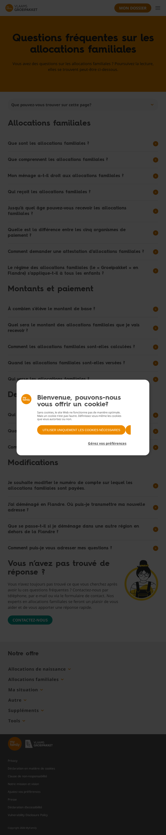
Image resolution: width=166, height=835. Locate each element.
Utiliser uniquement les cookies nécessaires (81, 430)
